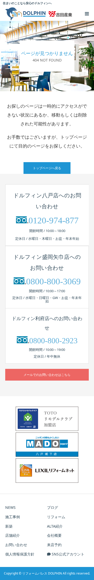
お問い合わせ (16, 544)
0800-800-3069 (53, 281)
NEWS (10, 507)
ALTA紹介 (55, 526)
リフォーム (56, 516)
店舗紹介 (12, 535)
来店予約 (54, 544)
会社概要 (54, 535)
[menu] (86, 13)
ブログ (52, 507)
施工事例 (12, 516)
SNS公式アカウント (67, 554)
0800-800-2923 (53, 340)
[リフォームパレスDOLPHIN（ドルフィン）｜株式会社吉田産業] (38, 13)
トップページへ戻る (47, 168)
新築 (9, 526)
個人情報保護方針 (19, 554)
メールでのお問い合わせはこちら (47, 375)
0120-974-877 (53, 220)
